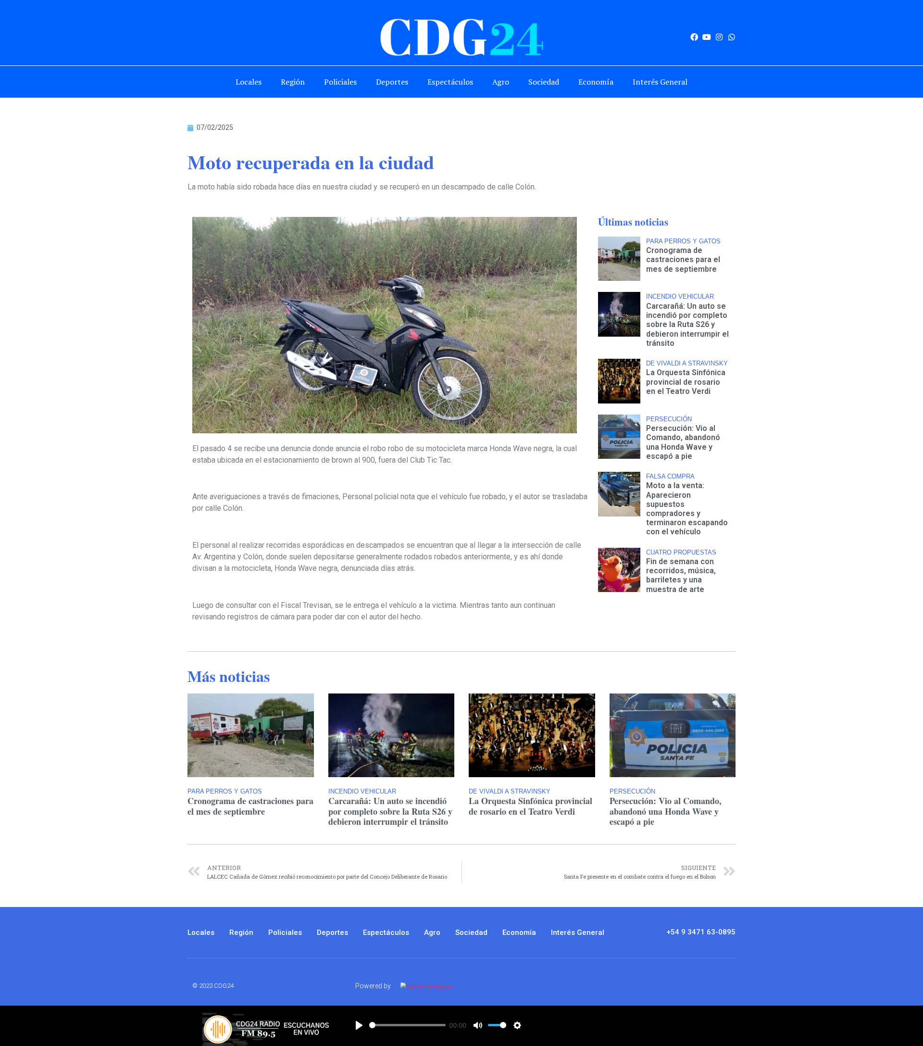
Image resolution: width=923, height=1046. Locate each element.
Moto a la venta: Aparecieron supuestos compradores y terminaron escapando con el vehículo (687, 508)
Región (293, 81)
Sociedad (543, 81)
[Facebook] (694, 37)
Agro (500, 81)
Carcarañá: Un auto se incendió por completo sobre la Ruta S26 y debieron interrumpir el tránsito (687, 325)
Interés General (660, 81)
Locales (249, 81)
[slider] (407, 1025)
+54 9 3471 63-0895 (701, 932)
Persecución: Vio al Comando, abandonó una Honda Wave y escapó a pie (683, 442)
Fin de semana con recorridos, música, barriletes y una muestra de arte (681, 575)
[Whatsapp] (732, 37)
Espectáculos (450, 81)
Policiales (340, 81)
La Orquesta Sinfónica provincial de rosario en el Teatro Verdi (685, 381)
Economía (595, 81)
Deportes (392, 81)
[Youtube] (707, 37)
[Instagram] (719, 37)
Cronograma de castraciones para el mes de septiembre (683, 259)
